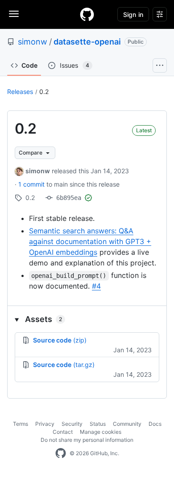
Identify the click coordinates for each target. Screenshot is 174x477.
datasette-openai (87, 41)
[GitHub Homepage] (60, 453)
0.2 (44, 91)
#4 (96, 285)
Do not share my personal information (87, 439)
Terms (20, 423)
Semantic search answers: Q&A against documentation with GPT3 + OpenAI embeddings (90, 241)
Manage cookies (100, 431)
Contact (63, 431)
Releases (20, 91)
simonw (32, 41)
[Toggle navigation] (14, 13)
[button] (87, 319)
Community (127, 423)
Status (98, 423)
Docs (155, 423)
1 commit (32, 184)
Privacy (44, 423)
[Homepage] (87, 14)
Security (72, 423)
